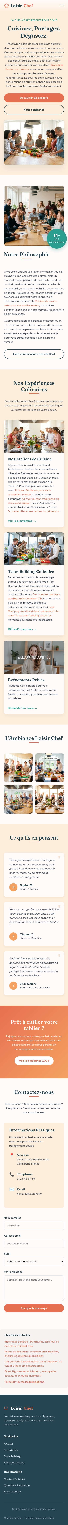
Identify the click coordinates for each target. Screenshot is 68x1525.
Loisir (22, 5)
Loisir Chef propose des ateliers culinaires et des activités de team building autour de (34, 611)
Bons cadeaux (12, 1491)
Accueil (8, 1444)
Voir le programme (20, 521)
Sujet (7, 1253)
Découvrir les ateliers (34, 98)
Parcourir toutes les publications (24, 1382)
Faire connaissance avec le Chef (34, 354)
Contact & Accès (14, 1479)
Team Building (12, 1456)
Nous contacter (34, 109)
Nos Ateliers (11, 1450)
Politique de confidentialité (39, 1517)
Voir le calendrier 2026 (34, 1060)
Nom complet (12, 1218)
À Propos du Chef (14, 1462)
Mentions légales (13, 1517)
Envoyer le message (34, 1308)
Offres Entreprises (20, 629)
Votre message (13, 1272)
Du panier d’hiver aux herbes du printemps (33, 511)
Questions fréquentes (17, 1485)
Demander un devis (21, 708)
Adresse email (12, 1235)
